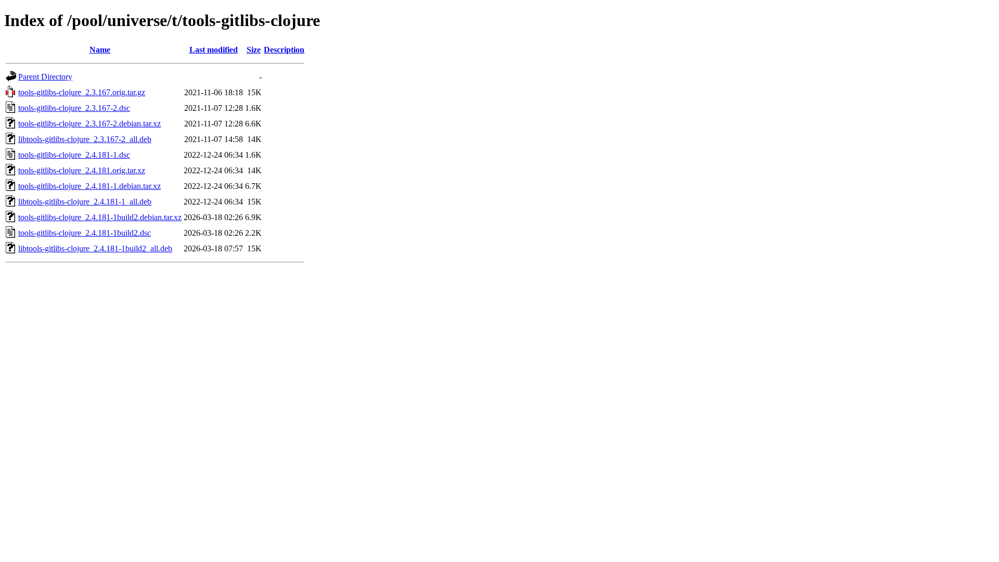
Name (99, 49)
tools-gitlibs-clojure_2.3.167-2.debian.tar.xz (89, 123)
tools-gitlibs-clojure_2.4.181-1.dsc (74, 154)
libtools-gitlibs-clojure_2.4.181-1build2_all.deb (95, 248)
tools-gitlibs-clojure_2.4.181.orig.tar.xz (81, 170)
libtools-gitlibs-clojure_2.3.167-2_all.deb (84, 139)
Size (254, 49)
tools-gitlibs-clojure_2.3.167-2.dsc (74, 108)
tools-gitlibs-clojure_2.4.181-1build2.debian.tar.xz (100, 217)
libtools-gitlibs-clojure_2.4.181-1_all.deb (84, 201)
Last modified (213, 49)
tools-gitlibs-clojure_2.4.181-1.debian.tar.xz (89, 186)
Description (284, 49)
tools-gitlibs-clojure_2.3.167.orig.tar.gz (81, 92)
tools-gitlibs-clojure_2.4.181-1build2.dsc (84, 232)
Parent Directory (45, 76)
